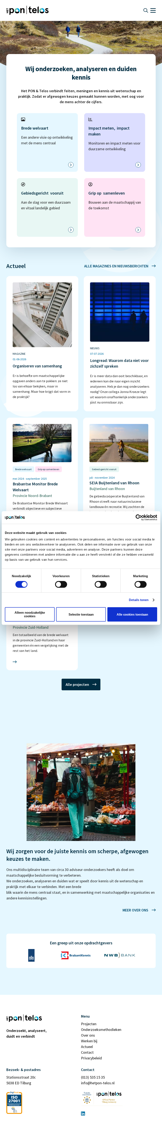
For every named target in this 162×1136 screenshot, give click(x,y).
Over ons (88, 1035)
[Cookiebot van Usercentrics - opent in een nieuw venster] (138, 517)
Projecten (88, 1023)
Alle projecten (77, 684)
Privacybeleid (91, 1058)
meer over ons (135, 910)
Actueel (87, 1046)
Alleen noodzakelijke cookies (30, 614)
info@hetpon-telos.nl (98, 1082)
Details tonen (138, 600)
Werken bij (89, 1041)
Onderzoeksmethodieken (101, 1029)
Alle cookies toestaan (132, 614)
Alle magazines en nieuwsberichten (116, 266)
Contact (87, 1052)
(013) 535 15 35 (93, 1077)
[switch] (61, 584)
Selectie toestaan (81, 614)
